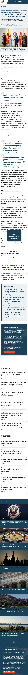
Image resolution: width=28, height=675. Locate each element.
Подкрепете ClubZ (9, 671)
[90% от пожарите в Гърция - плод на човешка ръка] (14, 602)
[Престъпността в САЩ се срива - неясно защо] (14, 580)
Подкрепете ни (9, 351)
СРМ (12, 358)
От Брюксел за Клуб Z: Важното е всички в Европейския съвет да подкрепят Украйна (13, 545)
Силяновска (4, 358)
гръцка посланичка (6, 362)
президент (18, 358)
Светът (4, 6)
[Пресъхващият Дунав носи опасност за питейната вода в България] (14, 624)
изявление (12, 265)
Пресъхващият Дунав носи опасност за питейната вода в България (12, 634)
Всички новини (19, 1)
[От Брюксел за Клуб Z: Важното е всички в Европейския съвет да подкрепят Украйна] (14, 535)
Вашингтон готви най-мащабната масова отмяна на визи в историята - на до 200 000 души (14, 522)
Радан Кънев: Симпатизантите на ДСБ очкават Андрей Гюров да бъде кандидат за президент (15, 307)
